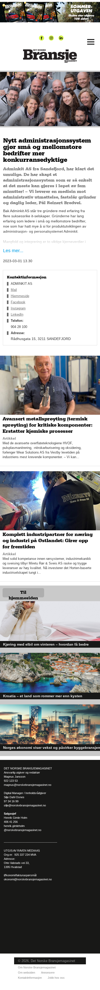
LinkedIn (17, 314)
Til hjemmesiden (23, 593)
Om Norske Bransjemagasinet (37, 967)
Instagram (18, 308)
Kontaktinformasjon (30, 977)
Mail (14, 290)
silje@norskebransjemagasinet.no (25, 805)
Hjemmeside (20, 296)
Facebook (18, 302)
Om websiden (26, 972)
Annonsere (48, 972)
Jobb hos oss (56, 977)
